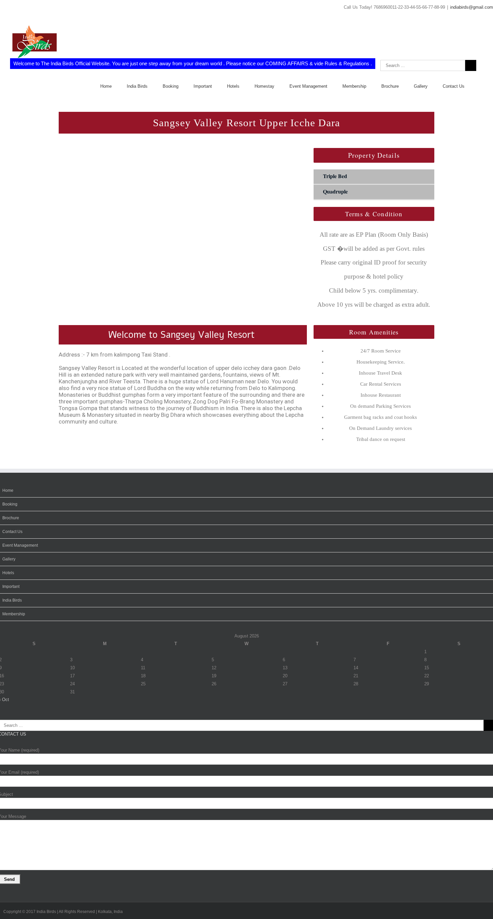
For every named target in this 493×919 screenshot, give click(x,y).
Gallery (8, 559)
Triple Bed (335, 176)
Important (10, 586)
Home (7, 490)
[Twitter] (5, 8)
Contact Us (12, 531)
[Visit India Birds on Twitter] (29, 625)
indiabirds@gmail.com (471, 7)
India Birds (12, 600)
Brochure (10, 518)
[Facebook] (1, 8)
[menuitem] (113, 86)
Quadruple (335, 191)
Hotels (8, 572)
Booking (9, 504)
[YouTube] (11, 8)
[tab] (374, 177)
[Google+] (8, 8)
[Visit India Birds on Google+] (20, 625)
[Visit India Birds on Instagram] (11, 625)
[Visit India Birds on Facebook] (39, 625)
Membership (13, 614)
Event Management (20, 545)
